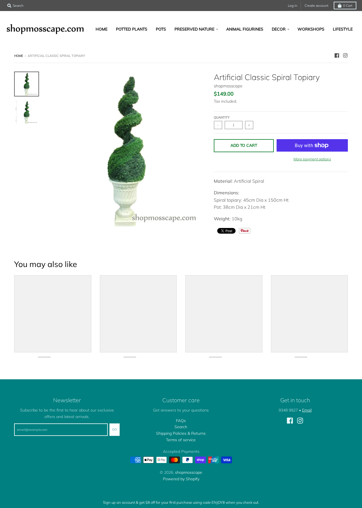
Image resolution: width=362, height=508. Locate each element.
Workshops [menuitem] (311, 29)
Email (307, 410)
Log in (292, 5)
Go (114, 429)
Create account (316, 5)
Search (180, 426)
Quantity (222, 117)
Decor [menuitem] (279, 29)
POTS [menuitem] (161, 29)
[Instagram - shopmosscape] (345, 55)
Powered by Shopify (181, 478)
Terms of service (181, 439)
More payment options (312, 159)
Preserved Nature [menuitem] (194, 29)
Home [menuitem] (101, 29)
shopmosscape (228, 86)
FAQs (181, 420)
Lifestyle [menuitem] (343, 29)
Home (18, 56)
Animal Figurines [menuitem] (244, 29)
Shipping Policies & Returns (181, 433)
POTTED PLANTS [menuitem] (131, 29)
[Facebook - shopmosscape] (336, 55)
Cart (347, 5)
